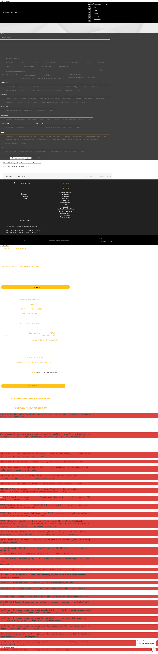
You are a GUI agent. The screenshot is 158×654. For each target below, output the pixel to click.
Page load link (4, 246)
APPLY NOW (65, 188)
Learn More (4, 563)
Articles (62, 240)
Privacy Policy (65, 215)
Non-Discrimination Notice (65, 209)
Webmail (67, 240)
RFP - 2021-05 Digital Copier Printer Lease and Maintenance (22, 163)
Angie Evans (6, 166)
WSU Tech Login (91, 3)
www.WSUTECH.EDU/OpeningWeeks (46, 372)
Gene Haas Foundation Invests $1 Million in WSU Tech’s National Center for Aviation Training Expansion (23, 231)
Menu (3, 34)
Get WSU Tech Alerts (65, 211)
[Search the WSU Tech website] (2, 155)
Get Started (65, 198)
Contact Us (58, 240)
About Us (65, 207)
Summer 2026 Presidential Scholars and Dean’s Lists (22, 226)
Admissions (65, 194)
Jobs (65, 205)
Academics (65, 196)
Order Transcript (65, 213)
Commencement (65, 202)
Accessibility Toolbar (65, 192)
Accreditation (65, 200)
